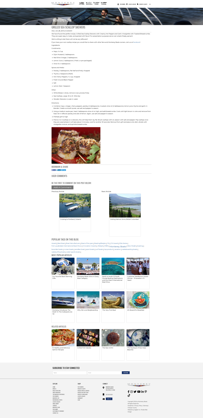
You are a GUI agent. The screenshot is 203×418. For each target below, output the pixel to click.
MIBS (106, 246)
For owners (80, 387)
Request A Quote (143, 4)
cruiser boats (68, 249)
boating (140, 246)
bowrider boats (57, 249)
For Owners (122, 4)
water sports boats (73, 252)
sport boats (90, 249)
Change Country (132, 407)
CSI (108, 243)
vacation (117, 249)
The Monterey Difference (59, 394)
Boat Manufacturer (73, 243)
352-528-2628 (109, 394)
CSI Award (114, 243)
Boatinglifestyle (100, 243)
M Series (96, 4)
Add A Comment (62, 187)
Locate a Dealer (56, 402)
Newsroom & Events (57, 400)
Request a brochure (83, 394)
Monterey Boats (118, 246)
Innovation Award (89, 246)
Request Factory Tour (83, 392)
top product (108, 249)
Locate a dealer (81, 396)
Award (54, 243)
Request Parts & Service (83, 390)
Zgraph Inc (137, 409)
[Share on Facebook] (54, 171)
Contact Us (55, 413)
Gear (79, 400)
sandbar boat (80, 249)
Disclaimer (55, 409)
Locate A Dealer (132, 4)
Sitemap (145, 405)
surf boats (99, 249)
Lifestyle (100, 246)
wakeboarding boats (129, 249)
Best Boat (61, 243)
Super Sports (89, 4)
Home (54, 387)
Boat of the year (87, 243)
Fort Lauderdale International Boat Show (66, 246)
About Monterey (57, 392)
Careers (55, 405)
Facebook (136, 42)
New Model (132, 246)
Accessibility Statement (58, 411)
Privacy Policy (138, 405)
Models (54, 389)
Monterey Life (56, 398)
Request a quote (81, 389)
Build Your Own (56, 390)
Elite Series (81, 4)
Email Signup (56, 403)
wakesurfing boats (58, 252)
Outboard (103, 4)
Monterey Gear (56, 407)
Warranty (80, 398)
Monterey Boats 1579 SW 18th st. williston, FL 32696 (110, 388)
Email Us (109, 399)
